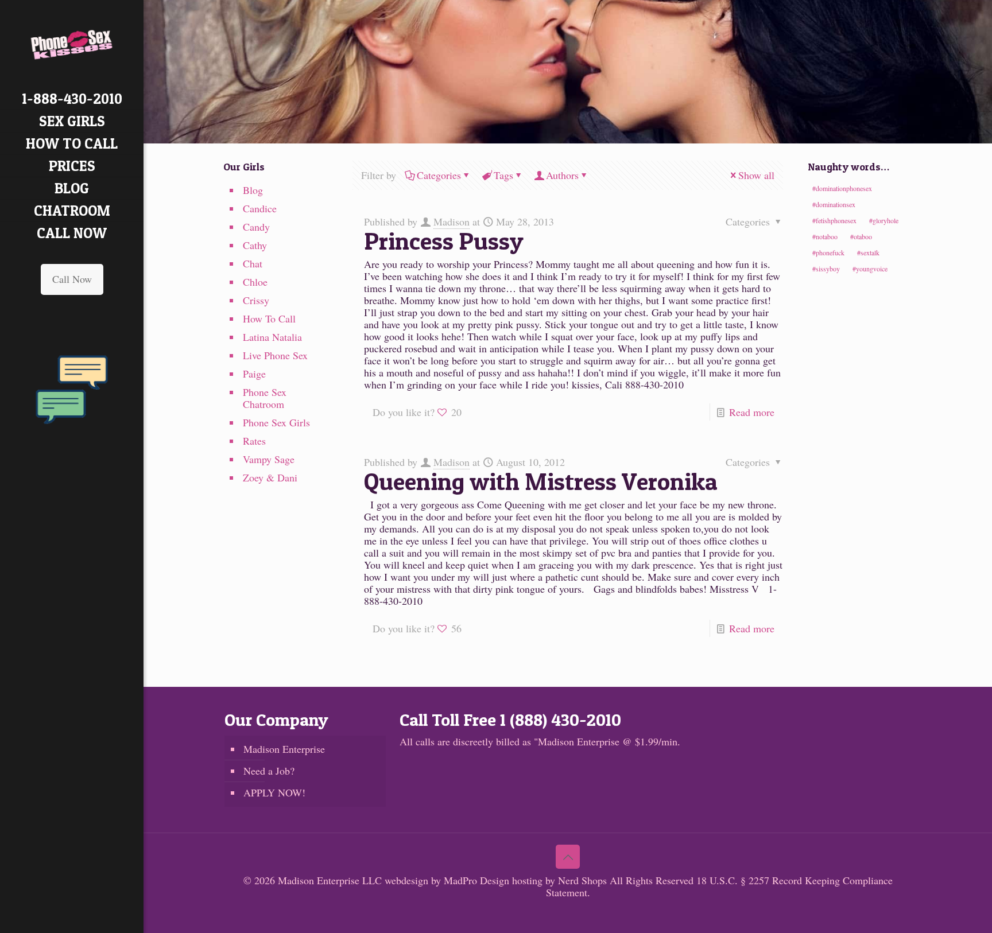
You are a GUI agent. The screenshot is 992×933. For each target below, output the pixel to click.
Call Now (72, 279)
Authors (562, 175)
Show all (756, 175)
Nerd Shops (582, 880)
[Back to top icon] (568, 857)
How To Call (269, 318)
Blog (253, 190)
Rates (254, 441)
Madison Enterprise (284, 749)
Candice (260, 208)
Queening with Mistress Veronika (541, 481)
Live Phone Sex (275, 355)
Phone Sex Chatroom (264, 398)
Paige (254, 373)
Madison (451, 221)
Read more (751, 412)
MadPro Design (478, 880)
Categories (439, 175)
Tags (503, 175)
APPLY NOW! (274, 792)
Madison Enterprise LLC (331, 880)
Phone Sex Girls (276, 422)
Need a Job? (268, 771)
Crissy (256, 300)
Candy (256, 227)
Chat (252, 263)
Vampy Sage (268, 459)
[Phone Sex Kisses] (72, 44)
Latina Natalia (272, 337)
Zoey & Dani (270, 477)
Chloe (255, 282)
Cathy (255, 245)
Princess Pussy (444, 240)
